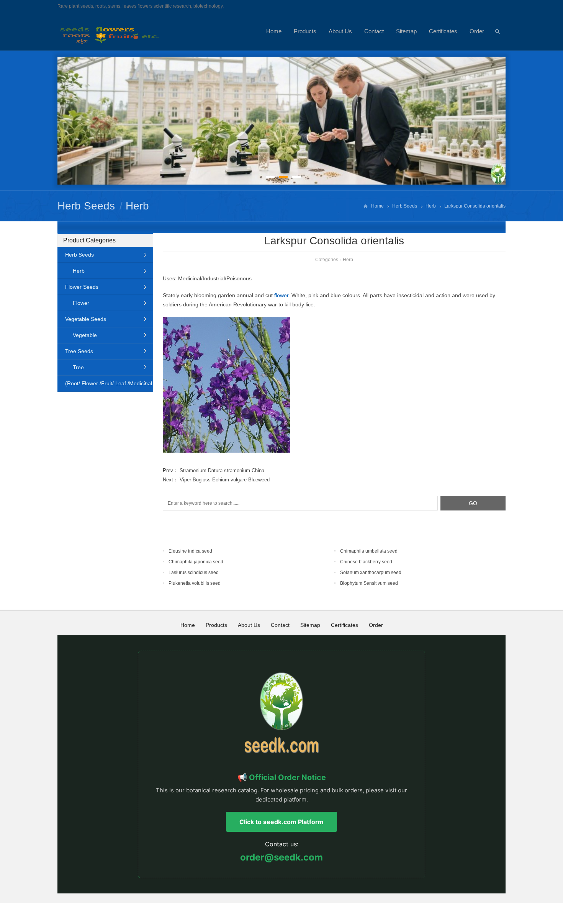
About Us (340, 31)
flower (281, 295)
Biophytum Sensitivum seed (369, 583)
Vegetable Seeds (85, 319)
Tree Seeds (79, 351)
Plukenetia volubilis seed (195, 583)
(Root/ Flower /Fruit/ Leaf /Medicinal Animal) (104, 385)
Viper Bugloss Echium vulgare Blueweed (225, 480)
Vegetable (85, 335)
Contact (374, 31)
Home (274, 31)
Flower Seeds (81, 287)
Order (477, 31)
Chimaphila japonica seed (196, 561)
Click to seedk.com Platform (281, 822)
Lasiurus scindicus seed (194, 572)
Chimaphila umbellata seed (369, 551)
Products (305, 31)
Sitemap (406, 31)
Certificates (443, 31)
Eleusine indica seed (190, 551)
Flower (81, 303)
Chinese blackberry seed (366, 561)
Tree (78, 367)
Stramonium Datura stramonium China (222, 470)
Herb (137, 206)
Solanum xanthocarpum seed (370, 572)
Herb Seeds (86, 206)
